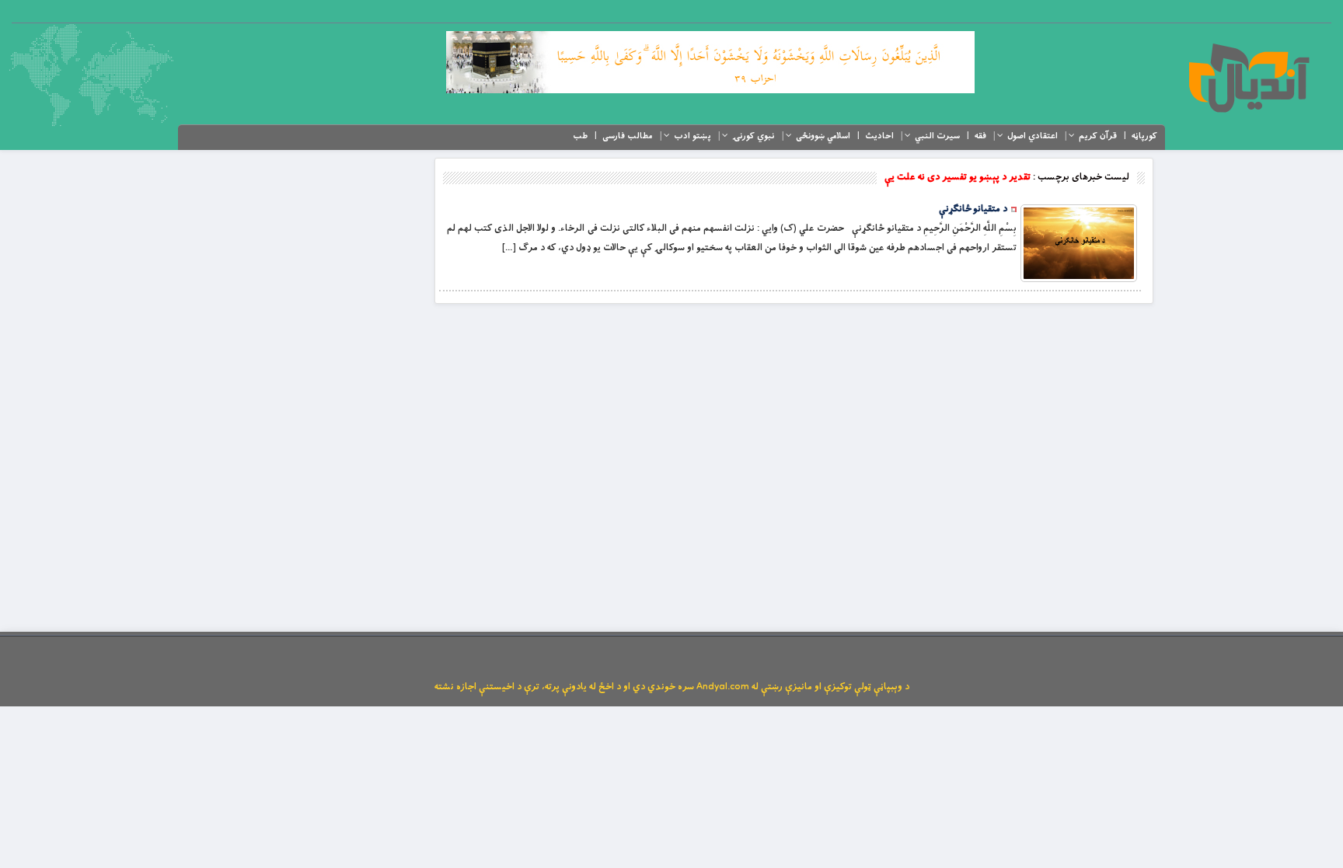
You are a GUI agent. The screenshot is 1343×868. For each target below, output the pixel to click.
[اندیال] (1248, 77)
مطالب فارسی (627, 136)
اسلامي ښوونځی (823, 136)
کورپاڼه (1144, 136)
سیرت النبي (937, 136)
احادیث (879, 136)
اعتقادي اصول (1032, 136)
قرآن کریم (1098, 136)
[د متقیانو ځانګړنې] (1079, 243)
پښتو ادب (692, 136)
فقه (980, 136)
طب (580, 136)
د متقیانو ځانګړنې (973, 209)
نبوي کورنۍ (753, 136)
